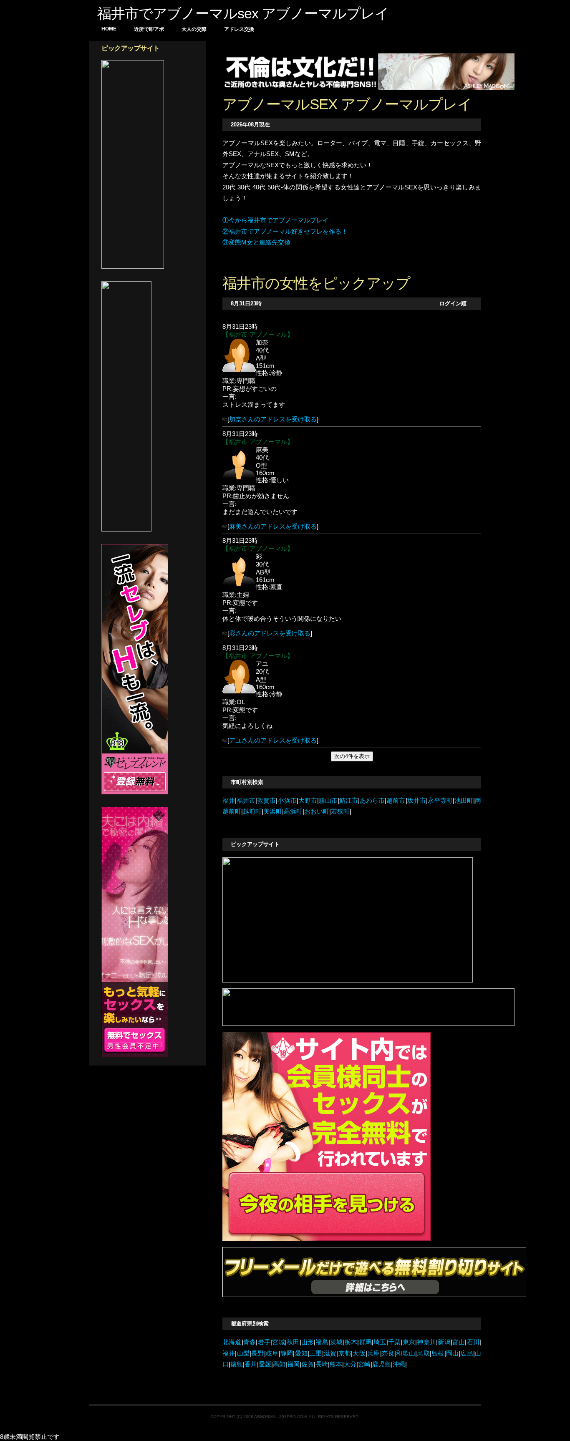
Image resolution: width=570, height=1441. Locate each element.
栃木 (351, 1342)
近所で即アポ (149, 29)
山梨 (243, 1353)
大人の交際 (194, 29)
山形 (307, 1342)
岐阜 (272, 1353)
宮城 (278, 1342)
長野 (257, 1353)
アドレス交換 (239, 29)
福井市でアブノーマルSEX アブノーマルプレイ (243, 13)
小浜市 (286, 800)
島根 (437, 1353)
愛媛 (265, 1364)
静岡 (286, 1353)
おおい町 (316, 811)
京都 (344, 1353)
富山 (458, 1342)
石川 (473, 1342)
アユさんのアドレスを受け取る (273, 740)
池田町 (463, 800)
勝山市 (328, 800)
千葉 (394, 1342)
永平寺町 (440, 800)
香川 (251, 1364)
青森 (249, 1342)
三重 (315, 1353)
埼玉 (379, 1342)
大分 (350, 1364)
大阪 (359, 1353)
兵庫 (373, 1353)
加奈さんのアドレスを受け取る (273, 419)
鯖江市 (348, 800)
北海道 (232, 1342)
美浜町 (272, 811)
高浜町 (293, 811)
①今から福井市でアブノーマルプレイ (275, 220)
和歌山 (405, 1353)
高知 (279, 1364)
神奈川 (426, 1342)
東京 (408, 1342)
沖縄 (399, 1364)
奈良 (388, 1353)
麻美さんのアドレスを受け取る (273, 526)
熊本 (336, 1364)
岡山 (452, 1353)
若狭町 (340, 811)
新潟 (444, 1342)
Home (108, 29)
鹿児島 (381, 1364)
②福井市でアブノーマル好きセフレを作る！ (285, 231)
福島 (321, 1342)
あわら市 (372, 800)
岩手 (263, 1342)
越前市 (395, 800)
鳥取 (423, 1353)
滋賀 (330, 1353)
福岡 (293, 1364)
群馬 (365, 1342)
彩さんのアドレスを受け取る (269, 633)
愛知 (301, 1353)
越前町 (252, 811)
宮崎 (364, 1364)
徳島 (236, 1364)
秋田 (293, 1342)
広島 (466, 1353)
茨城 (336, 1342)
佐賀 (307, 1364)
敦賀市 (266, 800)
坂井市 (416, 800)
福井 (228, 800)
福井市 (246, 800)
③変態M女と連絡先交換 (256, 242)
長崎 (321, 1364)
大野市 (307, 800)
